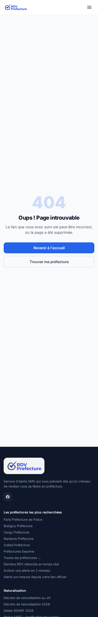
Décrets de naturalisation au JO (27, 598)
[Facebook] (8, 497)
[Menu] (89, 7)
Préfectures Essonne (19, 551)
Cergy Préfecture (16, 532)
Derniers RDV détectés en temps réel (31, 564)
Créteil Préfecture (17, 545)
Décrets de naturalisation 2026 (27, 604)
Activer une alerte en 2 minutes (27, 570)
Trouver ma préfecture (49, 261)
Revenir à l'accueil (49, 248)
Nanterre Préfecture (19, 539)
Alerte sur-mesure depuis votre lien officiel (35, 577)
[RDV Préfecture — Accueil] (16, 7)
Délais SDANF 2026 (19, 610)
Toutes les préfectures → (22, 558)
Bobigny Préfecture (18, 526)
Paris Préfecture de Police (23, 519)
